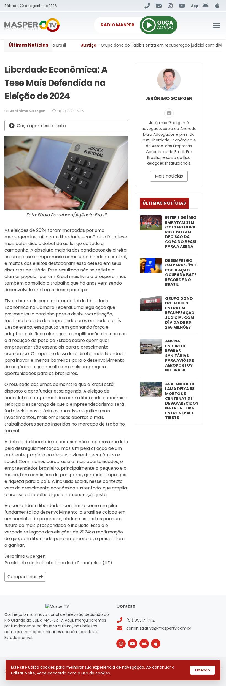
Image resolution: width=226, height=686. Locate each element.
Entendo (202, 670)
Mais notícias (169, 176)
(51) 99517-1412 (140, 620)
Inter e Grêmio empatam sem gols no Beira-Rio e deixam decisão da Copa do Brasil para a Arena (181, 232)
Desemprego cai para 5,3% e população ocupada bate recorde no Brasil (181, 272)
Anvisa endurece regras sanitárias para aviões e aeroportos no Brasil (179, 356)
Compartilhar (22, 576)
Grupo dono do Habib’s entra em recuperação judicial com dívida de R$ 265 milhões (180, 313)
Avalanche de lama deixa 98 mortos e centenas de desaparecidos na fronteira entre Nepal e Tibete (181, 401)
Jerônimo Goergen (168, 98)
